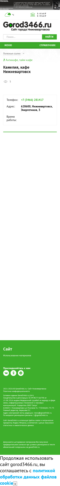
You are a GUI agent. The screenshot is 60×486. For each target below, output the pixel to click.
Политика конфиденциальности (16, 391)
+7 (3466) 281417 (32, 100)
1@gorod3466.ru (40, 415)
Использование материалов (17, 355)
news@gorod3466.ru (43, 413)
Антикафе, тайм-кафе (19, 60)
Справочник (48, 45)
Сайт (7, 349)
